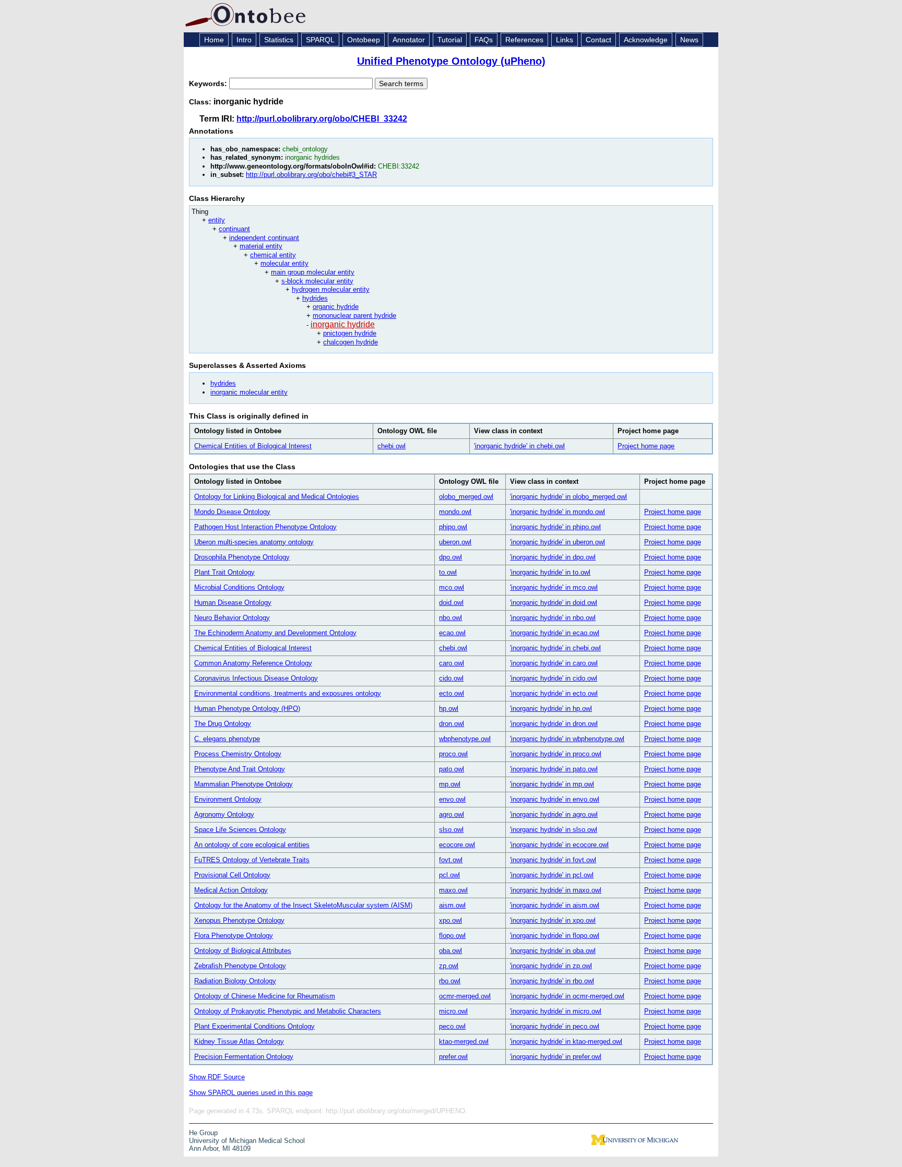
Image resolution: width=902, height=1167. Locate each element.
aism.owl (452, 905)
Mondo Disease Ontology (232, 512)
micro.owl (453, 1011)
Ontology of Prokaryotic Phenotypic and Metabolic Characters (287, 1011)
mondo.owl (455, 512)
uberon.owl (455, 542)
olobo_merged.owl (466, 497)
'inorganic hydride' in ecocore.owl (559, 845)
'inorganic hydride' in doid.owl (553, 602)
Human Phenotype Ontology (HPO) (247, 708)
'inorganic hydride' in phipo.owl (555, 527)
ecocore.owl (457, 845)
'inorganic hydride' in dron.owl (554, 724)
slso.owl (451, 829)
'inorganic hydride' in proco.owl (555, 754)
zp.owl (448, 966)
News (689, 39)
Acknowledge (646, 39)
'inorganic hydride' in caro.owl (554, 663)
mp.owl (449, 784)
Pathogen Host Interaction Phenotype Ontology (265, 527)
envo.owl (452, 799)
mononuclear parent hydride (354, 315)
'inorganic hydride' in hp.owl (551, 708)
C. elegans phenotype (227, 739)
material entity (261, 246)
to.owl (448, 572)
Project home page (646, 446)
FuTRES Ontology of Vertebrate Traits (252, 860)
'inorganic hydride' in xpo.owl (553, 920)
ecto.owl (451, 693)
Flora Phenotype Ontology (233, 935)
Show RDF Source (217, 1077)
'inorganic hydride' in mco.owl (554, 587)
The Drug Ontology (222, 724)
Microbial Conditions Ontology (239, 587)
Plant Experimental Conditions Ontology (254, 1026)
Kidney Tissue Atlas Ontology (239, 1041)
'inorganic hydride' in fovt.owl (553, 860)
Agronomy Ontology (224, 814)
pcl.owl (449, 875)
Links (564, 39)
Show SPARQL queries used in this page (251, 1093)
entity (216, 220)
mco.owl (451, 587)
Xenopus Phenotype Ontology (239, 920)
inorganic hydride (343, 324)
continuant (234, 229)
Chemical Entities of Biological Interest (253, 446)
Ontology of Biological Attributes (242, 951)
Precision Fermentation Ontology (243, 1057)
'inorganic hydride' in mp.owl (552, 784)
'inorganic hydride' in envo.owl (554, 799)
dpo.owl (450, 557)
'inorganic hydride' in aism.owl (554, 905)
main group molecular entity (312, 272)
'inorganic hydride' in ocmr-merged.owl (567, 996)
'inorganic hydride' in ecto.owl (554, 693)
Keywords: (209, 83)
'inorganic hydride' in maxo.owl (555, 890)
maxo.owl (453, 890)
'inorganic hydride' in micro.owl (555, 1011)
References (524, 39)
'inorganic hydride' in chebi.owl (519, 446)
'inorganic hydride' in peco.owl (554, 1026)
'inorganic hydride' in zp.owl (551, 966)
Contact (598, 39)
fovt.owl (450, 860)
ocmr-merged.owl (465, 996)
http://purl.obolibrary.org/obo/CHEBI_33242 (321, 118)
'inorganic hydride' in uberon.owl (557, 542)
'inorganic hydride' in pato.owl (554, 769)
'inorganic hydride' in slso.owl (553, 829)
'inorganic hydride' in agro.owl (554, 814)
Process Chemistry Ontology (237, 754)
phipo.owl (453, 527)
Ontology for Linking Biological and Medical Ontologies (276, 497)
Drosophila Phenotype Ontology (242, 557)
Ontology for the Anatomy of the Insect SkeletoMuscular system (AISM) (303, 905)
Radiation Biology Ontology (235, 981)
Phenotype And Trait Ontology (239, 769)
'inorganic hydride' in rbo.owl (552, 981)
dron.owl (451, 724)
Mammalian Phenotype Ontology (243, 784)
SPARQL (320, 39)
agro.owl (451, 814)
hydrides (315, 298)
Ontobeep (363, 39)
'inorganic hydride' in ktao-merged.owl (566, 1041)
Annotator (409, 39)
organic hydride (336, 307)
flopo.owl (452, 935)
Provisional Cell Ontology (232, 875)
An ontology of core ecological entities (252, 845)
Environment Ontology (228, 799)
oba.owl (450, 951)
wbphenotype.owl (465, 739)
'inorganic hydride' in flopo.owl (554, 935)
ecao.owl (452, 633)
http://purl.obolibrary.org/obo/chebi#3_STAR (311, 174)
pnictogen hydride (349, 333)
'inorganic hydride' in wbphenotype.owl (567, 739)
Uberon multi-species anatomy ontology (254, 542)
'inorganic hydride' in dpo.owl (553, 557)
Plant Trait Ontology (224, 572)
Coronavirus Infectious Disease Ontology (256, 678)
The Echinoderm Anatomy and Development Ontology (275, 633)
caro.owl (451, 663)
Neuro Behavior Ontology (232, 618)
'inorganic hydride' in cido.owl (553, 678)
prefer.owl (453, 1057)
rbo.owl (449, 981)
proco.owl (453, 754)
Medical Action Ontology (231, 890)
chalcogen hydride (350, 342)
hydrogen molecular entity (331, 289)
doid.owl (451, 602)
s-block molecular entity (317, 281)
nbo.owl (450, 618)
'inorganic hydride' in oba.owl (553, 951)
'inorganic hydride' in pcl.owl (552, 875)
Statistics (278, 39)
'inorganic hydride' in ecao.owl (554, 633)
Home (214, 39)
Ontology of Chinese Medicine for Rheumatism (264, 996)
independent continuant (264, 238)
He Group (203, 1133)
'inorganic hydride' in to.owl (550, 572)
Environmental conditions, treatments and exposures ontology (287, 693)
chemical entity (273, 255)
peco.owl (452, 1026)
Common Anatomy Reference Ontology (253, 663)
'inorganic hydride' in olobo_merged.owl (568, 497)
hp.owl (448, 708)
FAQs (483, 39)
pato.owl (451, 769)
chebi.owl (391, 446)
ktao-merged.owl (464, 1041)
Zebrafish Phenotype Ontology (240, 966)
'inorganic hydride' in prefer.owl (555, 1057)
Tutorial (449, 39)
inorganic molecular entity (249, 392)
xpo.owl (450, 920)
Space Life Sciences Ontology (240, 829)
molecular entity (284, 263)
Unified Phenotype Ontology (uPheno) (451, 61)
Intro (244, 39)
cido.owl (451, 678)
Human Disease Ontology (232, 602)
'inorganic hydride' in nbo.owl (553, 618)
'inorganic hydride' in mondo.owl (557, 512)
